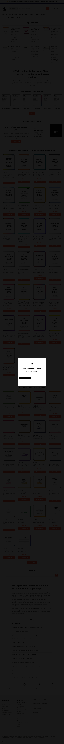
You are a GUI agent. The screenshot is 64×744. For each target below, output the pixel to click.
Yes (25, 378)
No (39, 378)
